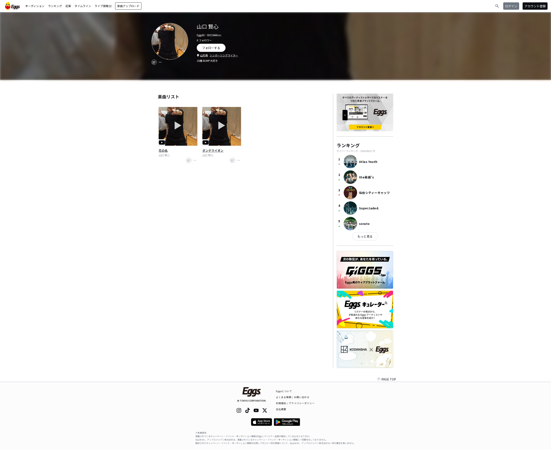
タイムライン (82, 6)
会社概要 (281, 409)
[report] (160, 62)
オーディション (35, 6)
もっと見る (365, 236)
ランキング (55, 6)
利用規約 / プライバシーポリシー (295, 403)
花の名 (163, 150)
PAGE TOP (388, 379)
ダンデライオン (212, 150)
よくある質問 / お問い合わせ (293, 397)
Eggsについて (284, 391)
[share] (154, 62)
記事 (68, 6)
